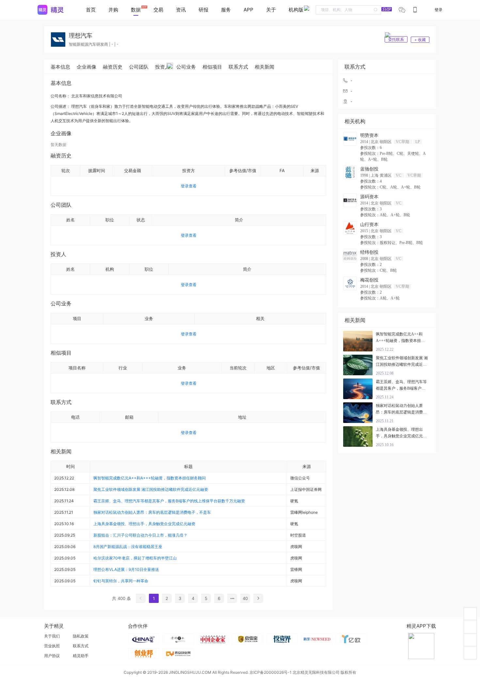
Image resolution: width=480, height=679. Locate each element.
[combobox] (348, 9)
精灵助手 (80, 655)
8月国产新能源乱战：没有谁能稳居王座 (127, 546)
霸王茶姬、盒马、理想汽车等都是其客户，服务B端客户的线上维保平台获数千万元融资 (169, 500)
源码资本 (369, 196)
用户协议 (52, 655)
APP (248, 10)
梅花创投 (369, 280)
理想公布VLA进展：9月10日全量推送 (126, 569)
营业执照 (52, 645)
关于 (271, 10)
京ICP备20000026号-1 (270, 672)
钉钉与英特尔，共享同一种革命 (120, 580)
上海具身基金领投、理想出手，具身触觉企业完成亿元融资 (144, 523)
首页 (91, 10)
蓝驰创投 (369, 169)
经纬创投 (369, 252)
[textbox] (348, 9)
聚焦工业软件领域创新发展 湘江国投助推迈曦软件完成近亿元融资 (150, 489)
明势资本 (369, 135)
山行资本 (369, 224)
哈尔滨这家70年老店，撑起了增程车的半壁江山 (135, 558)
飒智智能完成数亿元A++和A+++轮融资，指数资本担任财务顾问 (149, 478)
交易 (158, 10)
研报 (203, 10)
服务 (226, 10)
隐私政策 (80, 636)
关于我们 (52, 636)
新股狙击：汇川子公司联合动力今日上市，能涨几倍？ (140, 535)
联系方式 (80, 645)
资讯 (181, 10)
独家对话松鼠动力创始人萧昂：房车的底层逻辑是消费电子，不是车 (152, 512)
